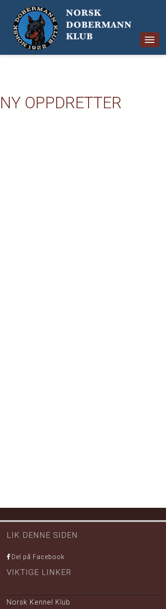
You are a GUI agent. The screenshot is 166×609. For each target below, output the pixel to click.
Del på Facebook (38, 556)
